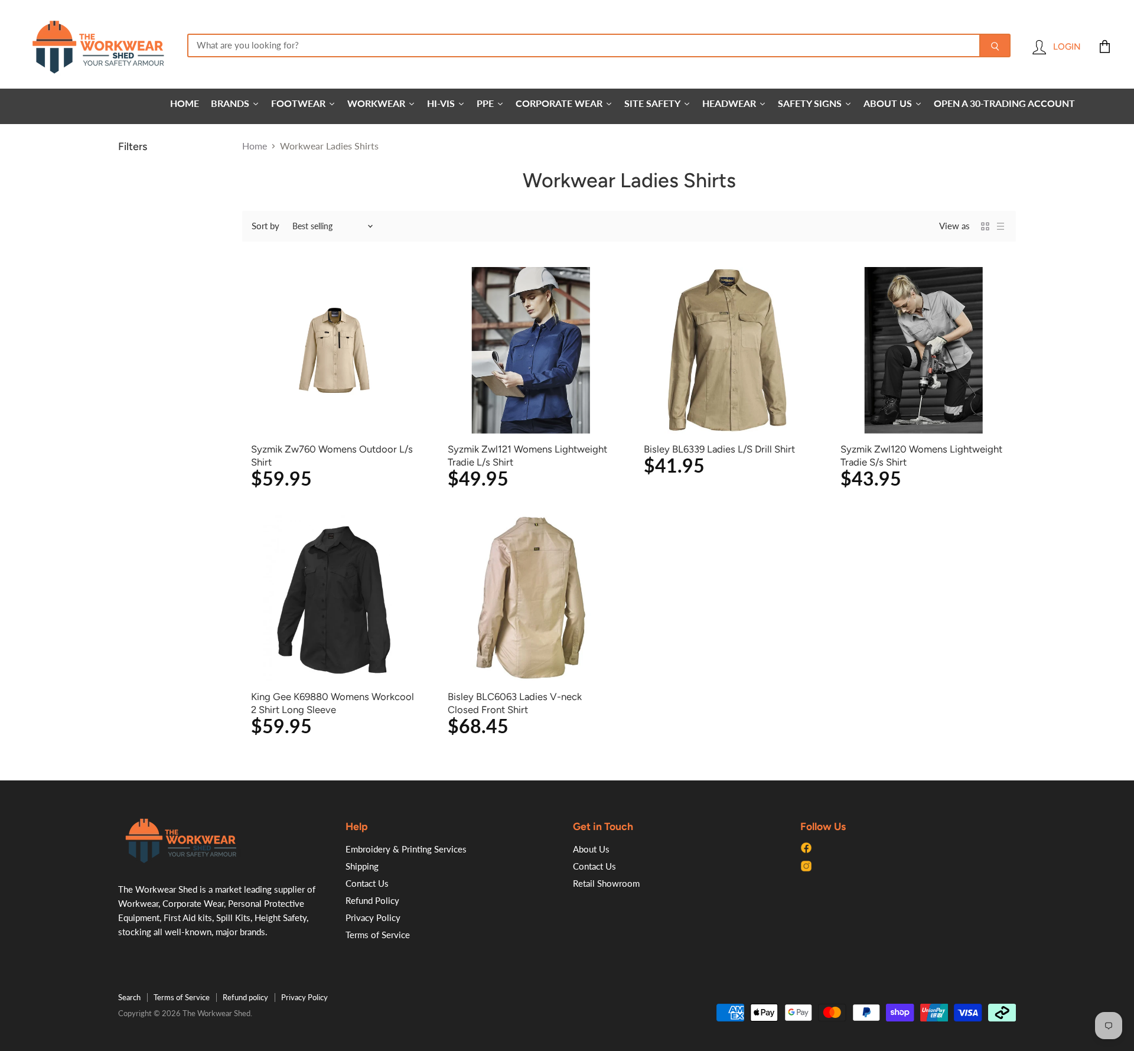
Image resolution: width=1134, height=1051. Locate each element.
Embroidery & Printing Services (406, 849)
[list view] (1000, 226)
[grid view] (985, 226)
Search (129, 997)
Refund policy (245, 997)
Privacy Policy (373, 917)
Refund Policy (372, 900)
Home (254, 146)
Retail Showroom (606, 883)
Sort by (265, 226)
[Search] (995, 45)
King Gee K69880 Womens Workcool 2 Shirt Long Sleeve (332, 703)
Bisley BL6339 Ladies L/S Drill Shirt (719, 449)
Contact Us (367, 883)
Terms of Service (378, 934)
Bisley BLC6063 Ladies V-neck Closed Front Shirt (515, 703)
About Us (591, 849)
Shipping (362, 866)
